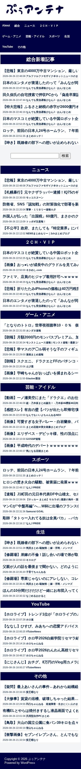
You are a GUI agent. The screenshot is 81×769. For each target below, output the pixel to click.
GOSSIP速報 (33, 439)
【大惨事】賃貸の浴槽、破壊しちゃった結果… (40, 699)
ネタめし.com (34, 270)
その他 (22, 47)
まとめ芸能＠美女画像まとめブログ (46, 427)
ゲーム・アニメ (11, 36)
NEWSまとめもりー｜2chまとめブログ (48, 233)
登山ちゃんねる (34, 728)
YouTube (7, 46)
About (6, 25)
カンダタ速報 (33, 330)
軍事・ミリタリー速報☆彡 (41, 209)
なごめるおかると (36, 595)
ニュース (29, 25)
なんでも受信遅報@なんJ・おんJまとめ (48, 88)
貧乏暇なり (32, 692)
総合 (17, 25)
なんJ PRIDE (33, 487)
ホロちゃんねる (34, 643)
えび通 (30, 366)
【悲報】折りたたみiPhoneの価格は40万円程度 (41, 289)
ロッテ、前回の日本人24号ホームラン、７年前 (41, 131)
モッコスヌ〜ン (34, 197)
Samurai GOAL (35, 511)
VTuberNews (33, 631)
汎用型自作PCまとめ (37, 716)
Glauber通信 (33, 378)
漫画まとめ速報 (34, 354)
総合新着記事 (40, 59)
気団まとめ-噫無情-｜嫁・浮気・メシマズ (49, 548)
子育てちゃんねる (36, 572)
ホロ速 (30, 619)
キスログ (31, 560)
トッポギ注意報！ (36, 221)
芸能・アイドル (35, 36)
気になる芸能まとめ (37, 451)
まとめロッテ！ (34, 136)
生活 (67, 36)
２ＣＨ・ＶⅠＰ (49, 25)
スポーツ (54, 36)
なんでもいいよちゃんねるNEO (43, 415)
